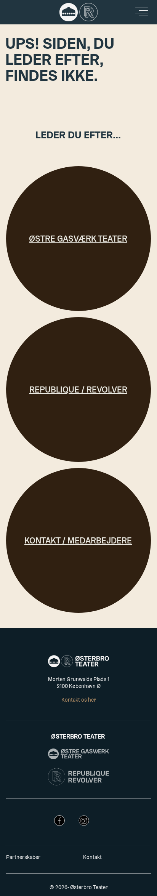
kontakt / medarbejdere (78, 541)
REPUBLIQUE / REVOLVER (78, 390)
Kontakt (92, 858)
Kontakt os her (78, 700)
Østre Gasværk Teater (78, 240)
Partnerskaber (23, 858)
